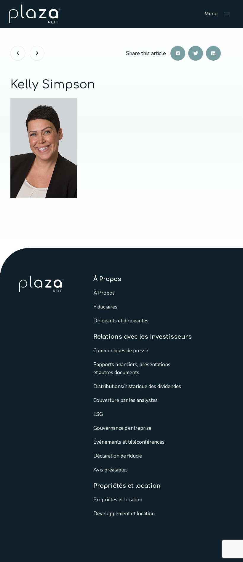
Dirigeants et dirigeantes (120, 320)
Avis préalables (110, 469)
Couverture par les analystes (125, 400)
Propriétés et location (117, 499)
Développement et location (124, 513)
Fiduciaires (105, 306)
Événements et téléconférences (128, 442)
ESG (98, 414)
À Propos (104, 293)
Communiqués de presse (120, 350)
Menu (211, 13)
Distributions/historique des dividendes (137, 386)
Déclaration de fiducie (117, 456)
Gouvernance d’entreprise (122, 428)
